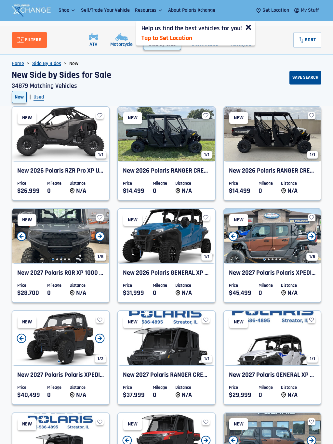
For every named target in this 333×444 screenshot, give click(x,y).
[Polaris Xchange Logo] (31, 10)
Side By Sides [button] (46, 63)
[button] (67, 10)
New (19, 97)
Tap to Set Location (166, 38)
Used (38, 97)
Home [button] (18, 63)
